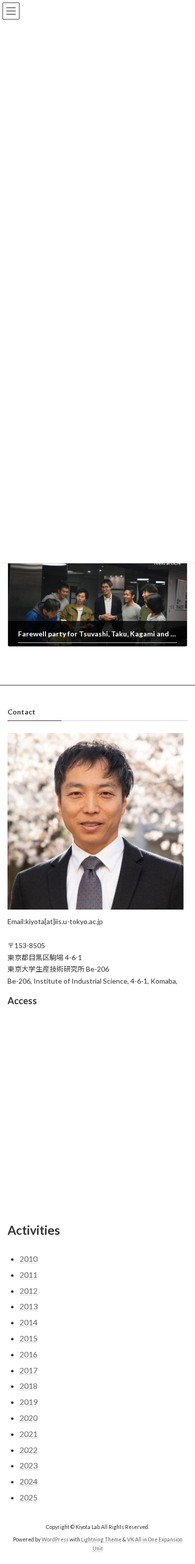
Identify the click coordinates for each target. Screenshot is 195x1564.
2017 (29, 1370)
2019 (29, 1402)
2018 (29, 1386)
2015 (29, 1338)
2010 (29, 1259)
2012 (29, 1290)
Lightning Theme (101, 1539)
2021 (29, 1433)
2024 (29, 1481)
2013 (29, 1306)
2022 (29, 1449)
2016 (29, 1354)
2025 (29, 1497)
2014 (29, 1322)
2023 (29, 1465)
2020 (29, 1418)
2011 (29, 1274)
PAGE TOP (180, 1506)
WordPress (55, 1539)
